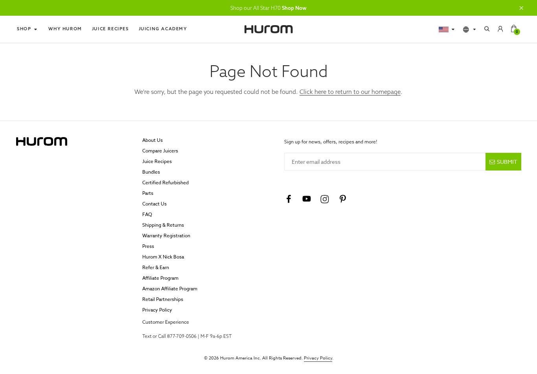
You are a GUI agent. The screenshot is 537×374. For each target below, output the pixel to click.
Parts (147, 193)
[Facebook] (288, 199)
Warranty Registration (166, 235)
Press (148, 246)
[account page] (500, 29)
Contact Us (154, 203)
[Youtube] (306, 199)
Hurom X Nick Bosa (163, 256)
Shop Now (294, 8)
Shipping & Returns (163, 225)
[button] (521, 8)
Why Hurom (65, 28)
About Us (152, 140)
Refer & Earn (155, 267)
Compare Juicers (160, 150)
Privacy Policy (157, 309)
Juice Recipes (110, 28)
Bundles (151, 172)
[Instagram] (324, 199)
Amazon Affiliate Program (169, 288)
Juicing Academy (163, 28)
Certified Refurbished (165, 182)
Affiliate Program (160, 278)
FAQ (147, 214)
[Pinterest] (342, 199)
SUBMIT (507, 161)
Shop (24, 28)
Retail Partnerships (162, 299)
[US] (447, 29)
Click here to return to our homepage (350, 91)
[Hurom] (268, 29)
